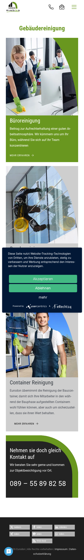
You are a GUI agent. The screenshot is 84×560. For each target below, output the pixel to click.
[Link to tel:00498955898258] (51, 7)
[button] (19, 527)
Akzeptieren (43, 279)
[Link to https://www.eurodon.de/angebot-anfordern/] (62, 7)
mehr (43, 297)
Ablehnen (43, 288)
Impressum (61, 549)
